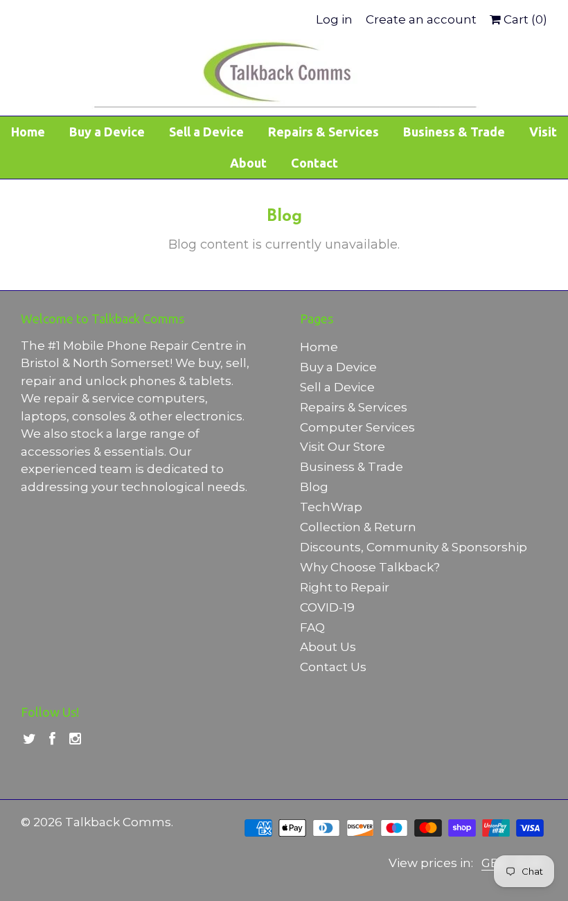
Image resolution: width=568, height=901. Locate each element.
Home (28, 132)
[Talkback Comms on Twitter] (29, 739)
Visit (543, 132)
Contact (314, 163)
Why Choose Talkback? (370, 567)
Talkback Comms (118, 822)
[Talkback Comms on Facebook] (52, 739)
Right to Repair (344, 587)
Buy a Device (107, 132)
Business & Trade (454, 132)
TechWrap (331, 507)
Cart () (524, 20)
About (248, 163)
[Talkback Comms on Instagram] (75, 739)
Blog (314, 487)
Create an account (421, 20)
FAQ (312, 627)
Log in (334, 20)
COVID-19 (327, 607)
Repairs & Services (323, 132)
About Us (328, 647)
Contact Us (333, 667)
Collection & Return (358, 527)
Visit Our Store (342, 447)
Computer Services (357, 427)
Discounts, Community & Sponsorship (413, 547)
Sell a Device (206, 132)
